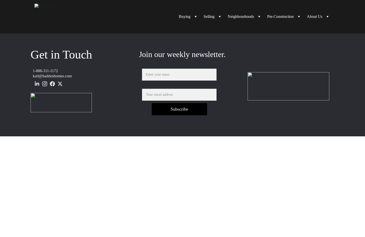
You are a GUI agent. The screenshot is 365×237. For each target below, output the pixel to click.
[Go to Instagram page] (44, 83)
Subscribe (179, 109)
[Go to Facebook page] (52, 83)
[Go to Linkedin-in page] (37, 83)
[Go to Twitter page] (60, 83)
